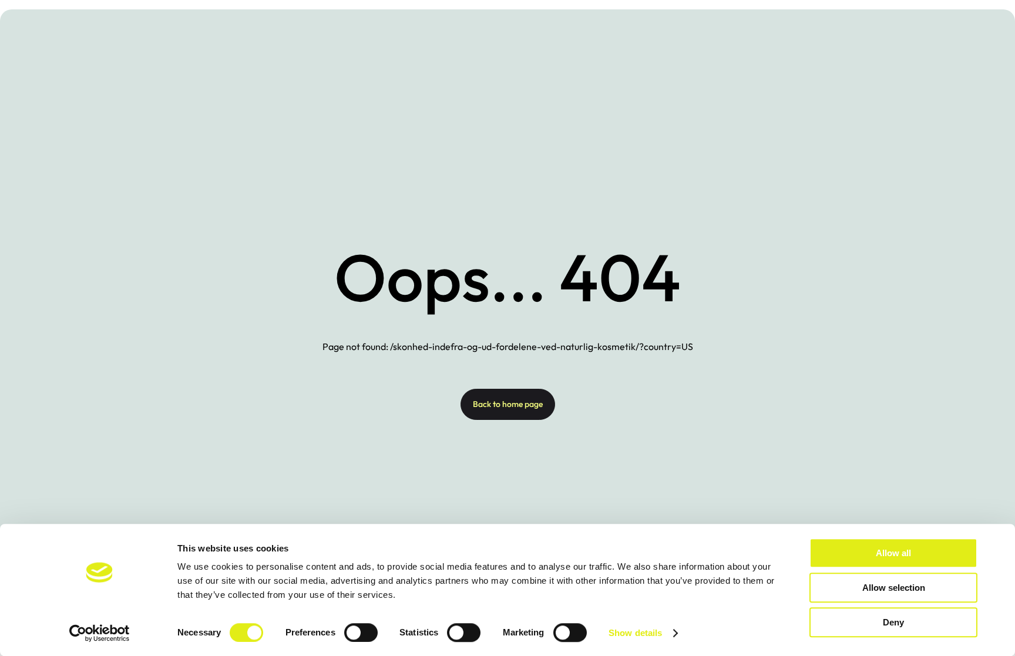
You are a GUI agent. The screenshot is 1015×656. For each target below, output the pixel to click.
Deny (893, 622)
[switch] (361, 632)
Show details (635, 633)
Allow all (893, 553)
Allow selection (893, 588)
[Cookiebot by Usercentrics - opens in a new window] (99, 633)
